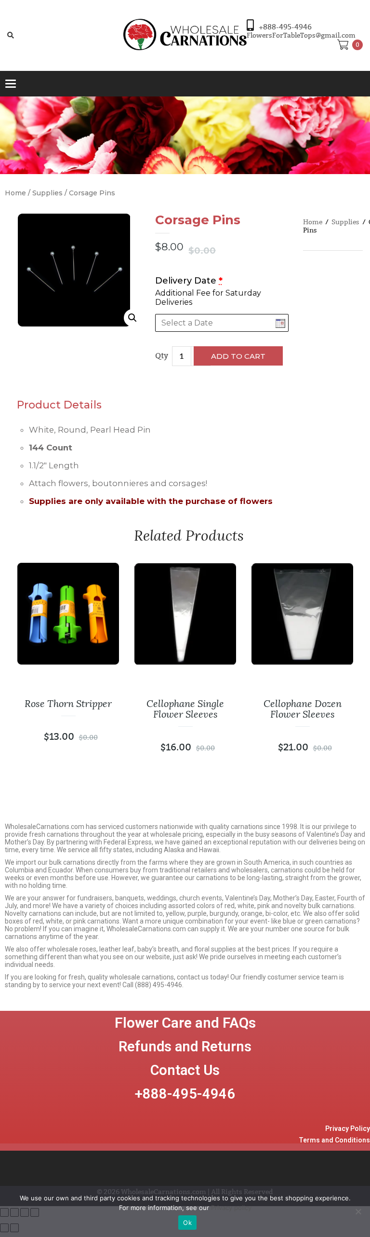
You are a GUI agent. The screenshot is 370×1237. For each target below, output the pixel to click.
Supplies (47, 193)
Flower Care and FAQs (185, 1022)
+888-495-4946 (285, 27)
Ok (187, 1222)
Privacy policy (231, 1207)
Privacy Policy (347, 1128)
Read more (98, 613)
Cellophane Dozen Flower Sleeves (303, 709)
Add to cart (238, 356)
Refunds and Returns (185, 1046)
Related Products (189, 535)
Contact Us (185, 1070)
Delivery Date (189, 280)
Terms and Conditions (334, 1140)
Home (15, 193)
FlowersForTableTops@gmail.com (301, 35)
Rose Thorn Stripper (68, 703)
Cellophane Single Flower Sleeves (185, 709)
